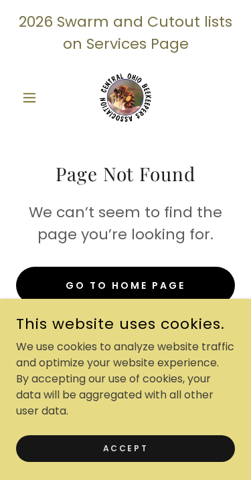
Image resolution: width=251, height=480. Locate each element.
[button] (32, 97)
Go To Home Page (125, 285)
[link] (125, 97)
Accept (125, 447)
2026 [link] (36, 21)
